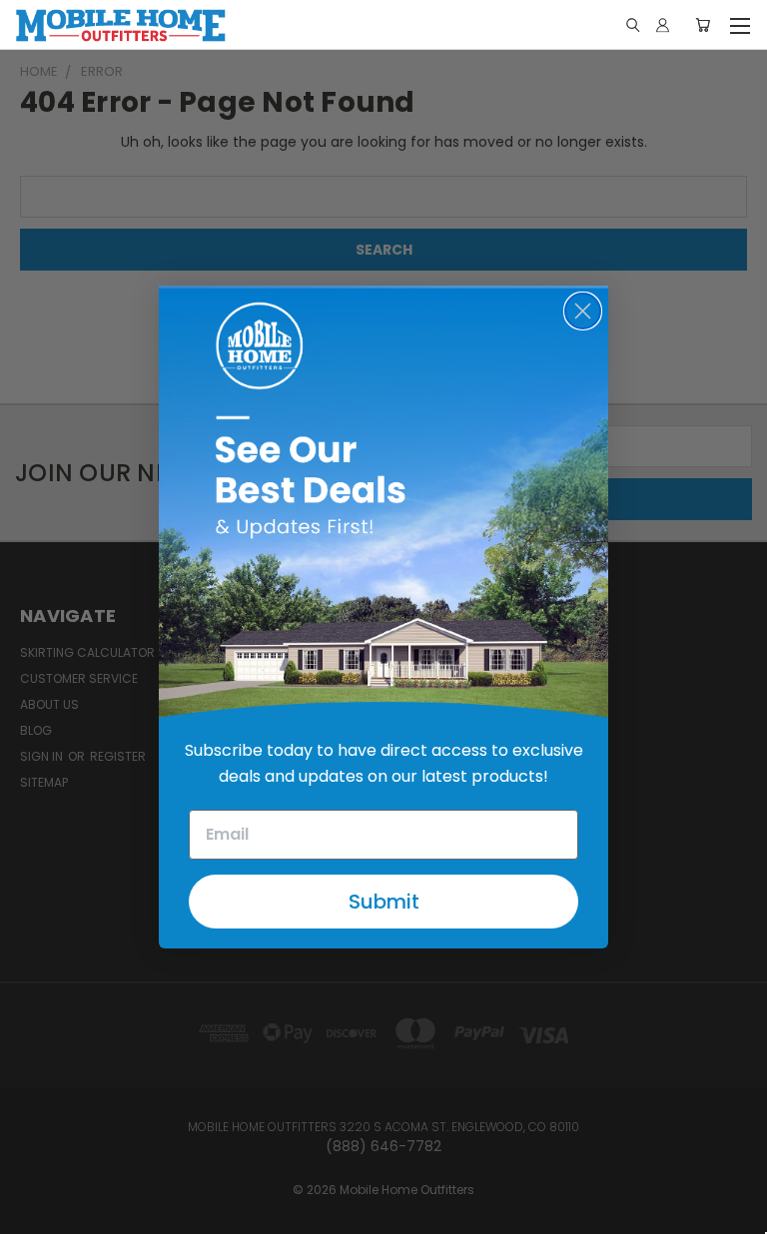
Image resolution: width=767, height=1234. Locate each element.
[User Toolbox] (662, 25)
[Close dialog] (582, 311)
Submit (384, 902)
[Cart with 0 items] (702, 25)
